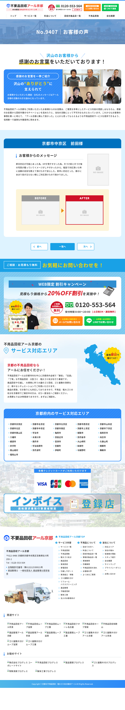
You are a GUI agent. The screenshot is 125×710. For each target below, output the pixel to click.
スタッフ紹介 (110, 557)
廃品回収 (64, 560)
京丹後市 (81, 437)
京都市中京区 (38, 428)
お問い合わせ (110, 574)
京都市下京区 (106, 428)
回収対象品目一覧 (72, 15)
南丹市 (35, 441)
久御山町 (104, 441)
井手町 (13, 445)
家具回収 (64, 564)
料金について (50, 15)
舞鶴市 (103, 450)
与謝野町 (81, 450)
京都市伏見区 (16, 424)
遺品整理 (64, 587)
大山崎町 (81, 441)
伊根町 (58, 450)
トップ (13, 15)
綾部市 (13, 441)
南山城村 (14, 450)
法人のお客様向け (68, 598)
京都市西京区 (83, 424)
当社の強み (109, 550)
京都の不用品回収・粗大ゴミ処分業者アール (59, 684)
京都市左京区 (61, 424)
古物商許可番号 (15, 567)
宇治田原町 (37, 445)
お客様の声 (87, 571)
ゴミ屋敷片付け (67, 578)
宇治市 (35, 432)
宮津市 (58, 441)
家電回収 (64, 567)
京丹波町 (36, 450)
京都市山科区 (106, 424)
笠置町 (58, 445)
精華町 (103, 445)
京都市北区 (15, 428)
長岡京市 (104, 432)
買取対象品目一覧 (90, 557)
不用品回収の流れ (90, 567)
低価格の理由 (110, 553)
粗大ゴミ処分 (66, 557)
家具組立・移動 (67, 574)
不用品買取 (94, 15)
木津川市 (36, 437)
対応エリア (109, 546)
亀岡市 (58, 432)
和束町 (80, 445)
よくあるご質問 (89, 574)
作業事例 (86, 564)
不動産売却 (65, 591)
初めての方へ (88, 546)
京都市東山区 (16, 432)
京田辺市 (59, 437)
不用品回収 (65, 550)
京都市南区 (60, 428)
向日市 (103, 437)
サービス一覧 (30, 15)
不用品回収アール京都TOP (72, 536)
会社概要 (111, 15)
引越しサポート (67, 571)
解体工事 (64, 594)
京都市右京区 (38, 424)
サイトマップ (110, 564)
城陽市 (80, 432)
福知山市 (14, 454)
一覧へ (62, 246)
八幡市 (13, 437)
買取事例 (86, 560)
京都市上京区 (83, 428)
